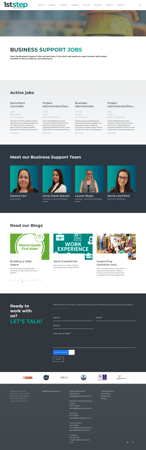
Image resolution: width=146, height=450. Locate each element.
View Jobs (86, 5)
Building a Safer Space (21, 263)
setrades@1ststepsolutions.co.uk (80, 396)
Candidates (75, 5)
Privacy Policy (105, 393)
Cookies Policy (106, 396)
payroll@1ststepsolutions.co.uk (79, 430)
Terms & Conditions (107, 391)
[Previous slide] (10, 378)
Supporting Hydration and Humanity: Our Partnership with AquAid (108, 263)
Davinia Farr (18, 195)
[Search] (140, 5)
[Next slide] (135, 378)
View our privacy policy (60, 308)
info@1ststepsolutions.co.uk (51, 391)
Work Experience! (65, 261)
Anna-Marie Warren (56, 195)
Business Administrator (84, 104)
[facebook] (132, 442)
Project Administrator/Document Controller (57, 104)
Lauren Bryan (84, 195)
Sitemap (104, 398)
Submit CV (120, 5)
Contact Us (109, 5)
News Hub (97, 5)
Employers (63, 5)
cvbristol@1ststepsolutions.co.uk (80, 418)
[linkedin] (127, 442)
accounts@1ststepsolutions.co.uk (80, 428)
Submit (58, 359)
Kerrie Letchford (118, 195)
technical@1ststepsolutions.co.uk (80, 408)
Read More (14, 133)
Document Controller (17, 104)
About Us (41, 5)
